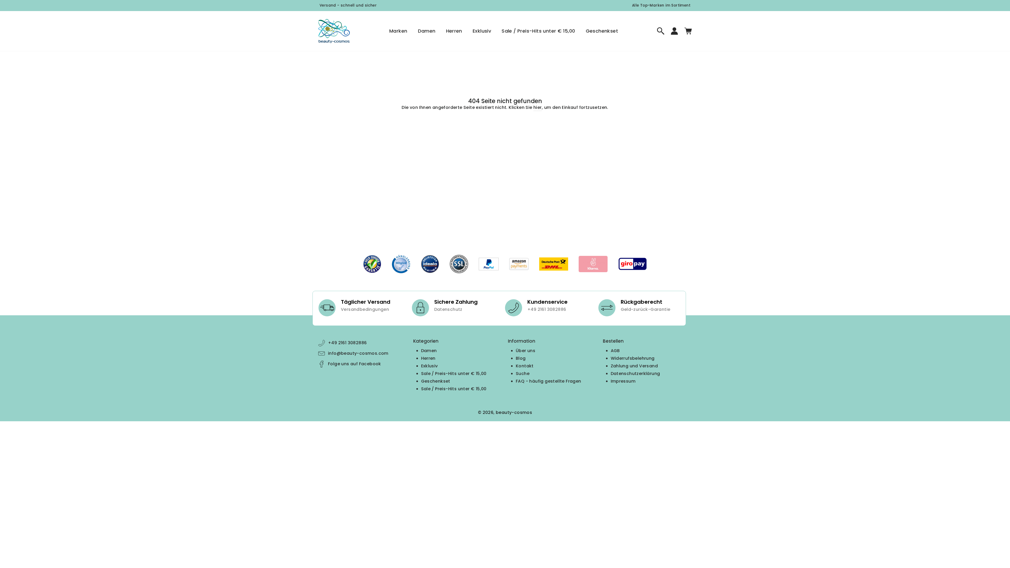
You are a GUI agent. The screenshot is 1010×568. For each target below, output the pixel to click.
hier (537, 107)
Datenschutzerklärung (635, 374)
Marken (398, 31)
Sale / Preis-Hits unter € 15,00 (538, 31)
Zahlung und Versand (634, 366)
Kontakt (525, 366)
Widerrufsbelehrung (633, 358)
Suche (522, 374)
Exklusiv (482, 31)
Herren (454, 31)
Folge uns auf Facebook (354, 364)
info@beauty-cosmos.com (358, 353)
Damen (427, 31)
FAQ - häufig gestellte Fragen (548, 381)
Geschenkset (602, 31)
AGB (615, 351)
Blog (521, 358)
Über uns (525, 351)
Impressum (623, 381)
